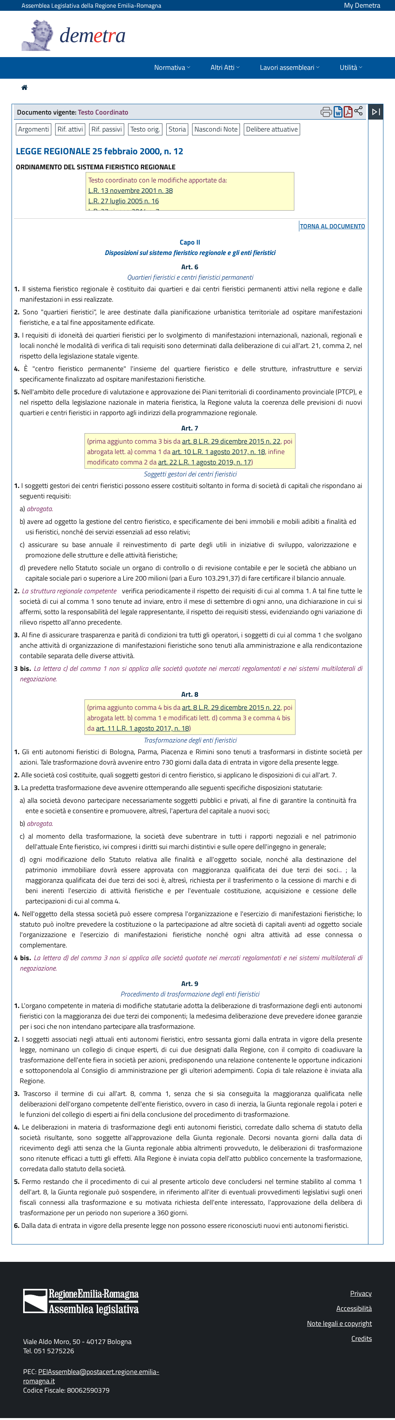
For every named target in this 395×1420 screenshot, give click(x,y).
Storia (177, 129)
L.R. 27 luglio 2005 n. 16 (123, 201)
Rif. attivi (70, 129)
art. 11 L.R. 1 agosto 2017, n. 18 (142, 728)
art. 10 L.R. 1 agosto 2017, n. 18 (218, 451)
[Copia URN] (358, 111)
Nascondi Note (216, 129)
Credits (361, 1338)
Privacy (361, 1293)
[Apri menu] (376, 112)
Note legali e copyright (339, 1323)
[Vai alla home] (24, 87)
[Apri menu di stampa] (326, 112)
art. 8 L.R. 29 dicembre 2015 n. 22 (231, 441)
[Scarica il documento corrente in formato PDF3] (348, 113)
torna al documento (332, 226)
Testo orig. (145, 129)
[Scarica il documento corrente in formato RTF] (338, 113)
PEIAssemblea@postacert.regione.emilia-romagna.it (91, 1376)
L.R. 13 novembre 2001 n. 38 (130, 190)
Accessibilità (354, 1308)
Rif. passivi (106, 129)
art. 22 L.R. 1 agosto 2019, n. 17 (204, 462)
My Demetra (362, 5)
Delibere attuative (272, 129)
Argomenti (33, 129)
